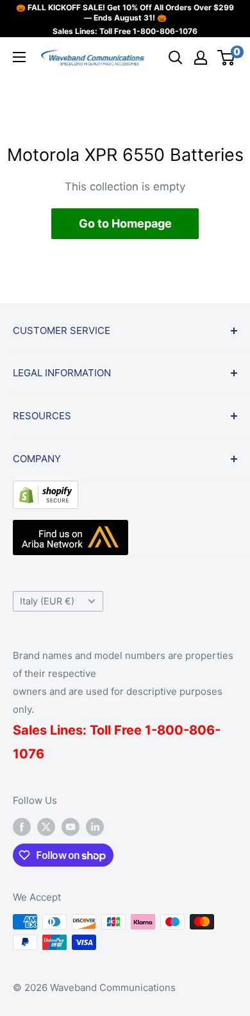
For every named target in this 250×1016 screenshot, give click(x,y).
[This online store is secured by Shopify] (45, 490)
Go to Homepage (125, 223)
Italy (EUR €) (47, 600)
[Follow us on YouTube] (70, 826)
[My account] (200, 58)
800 (170, 730)
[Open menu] (19, 57)
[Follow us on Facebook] (22, 826)
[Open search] (176, 58)
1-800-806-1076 (165, 31)
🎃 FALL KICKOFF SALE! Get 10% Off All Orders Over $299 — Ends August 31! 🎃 (125, 12)
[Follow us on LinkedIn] (95, 826)
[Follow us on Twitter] (46, 826)
